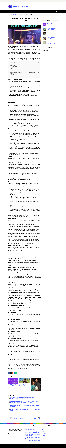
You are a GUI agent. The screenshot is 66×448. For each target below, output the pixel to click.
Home (43, 428)
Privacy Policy (44, 435)
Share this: (12, 74)
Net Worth (12, 414)
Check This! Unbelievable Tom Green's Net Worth (20, 398)
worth (22, 414)
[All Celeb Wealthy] (18, 6)
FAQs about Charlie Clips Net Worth (15, 70)
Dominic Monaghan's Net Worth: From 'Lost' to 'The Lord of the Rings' (24, 401)
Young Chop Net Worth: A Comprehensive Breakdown (21, 402)
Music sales (13, 65)
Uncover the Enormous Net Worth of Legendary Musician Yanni (22, 407)
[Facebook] (54, 1)
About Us (44, 429)
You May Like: (13, 76)
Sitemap (43, 439)
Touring (12, 67)
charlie (19, 414)
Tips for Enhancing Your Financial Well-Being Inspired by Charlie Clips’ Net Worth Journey (24, 72)
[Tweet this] (11, 373)
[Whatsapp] (16, 373)
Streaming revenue (14, 66)
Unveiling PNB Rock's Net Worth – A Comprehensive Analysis (22, 404)
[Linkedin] (57, 1)
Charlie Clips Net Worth (13, 64)
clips (20, 414)
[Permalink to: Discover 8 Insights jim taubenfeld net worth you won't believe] (13, 381)
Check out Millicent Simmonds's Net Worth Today (20, 400)
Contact (43, 431)
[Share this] (9, 373)
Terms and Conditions (46, 437)
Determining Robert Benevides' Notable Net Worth (15, 418)
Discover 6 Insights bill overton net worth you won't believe (36, 392)
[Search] (56, 11)
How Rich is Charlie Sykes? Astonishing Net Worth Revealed (22, 397)
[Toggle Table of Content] (38, 62)
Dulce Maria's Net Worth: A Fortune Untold (18, 411)
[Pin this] (12, 373)
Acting (12, 68)
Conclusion (11, 73)
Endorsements (13, 69)
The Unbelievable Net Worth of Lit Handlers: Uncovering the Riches (34, 418)
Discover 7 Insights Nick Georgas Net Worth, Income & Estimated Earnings (24, 384)
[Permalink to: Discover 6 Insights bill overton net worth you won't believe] (36, 384)
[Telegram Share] (14, 373)
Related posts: (13, 75)
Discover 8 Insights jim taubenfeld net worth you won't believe (13, 385)
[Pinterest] (55, 1)
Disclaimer (44, 433)
